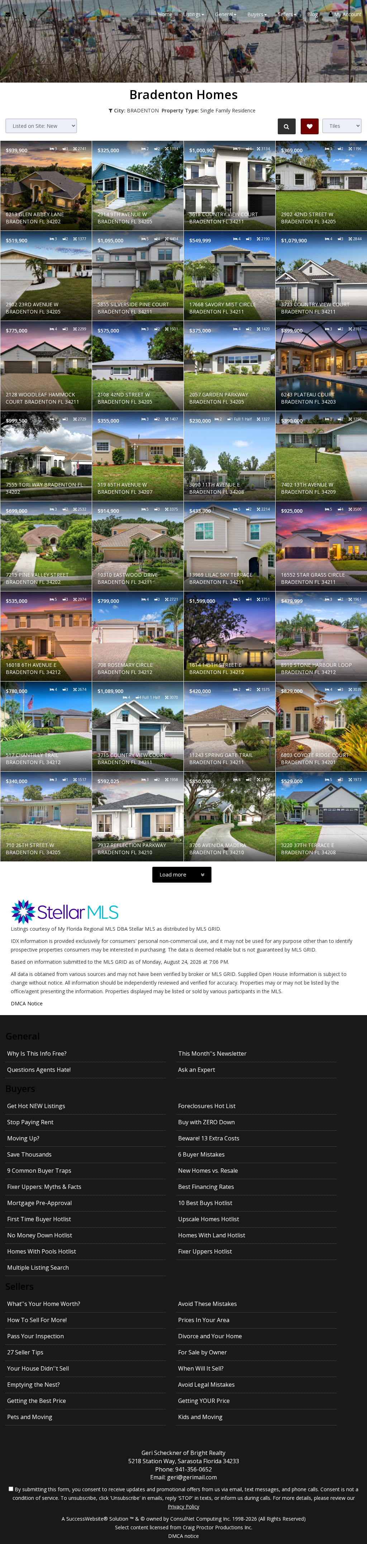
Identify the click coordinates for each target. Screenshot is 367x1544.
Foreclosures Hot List (206, 1106)
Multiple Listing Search (38, 1267)
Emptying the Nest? (33, 1385)
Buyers (20, 1088)
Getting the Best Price (36, 1401)
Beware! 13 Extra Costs (208, 1138)
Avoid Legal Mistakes (206, 1385)
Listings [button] (192, 14)
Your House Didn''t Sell (38, 1368)
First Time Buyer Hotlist (39, 1219)
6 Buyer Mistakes (201, 1154)
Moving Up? (23, 1138)
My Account (347, 14)
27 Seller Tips (25, 1352)
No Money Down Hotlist (39, 1235)
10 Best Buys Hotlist (205, 1203)
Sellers (19, 1286)
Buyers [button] (255, 14)
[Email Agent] (11, 14)
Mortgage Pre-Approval (39, 1203)
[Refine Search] (287, 126)
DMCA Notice (27, 1003)
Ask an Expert (196, 1070)
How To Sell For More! (37, 1320)
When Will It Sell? (201, 1368)
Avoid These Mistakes (207, 1304)
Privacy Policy (183, 1506)
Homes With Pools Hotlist (41, 1251)
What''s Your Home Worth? (43, 1304)
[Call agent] (22, 14)
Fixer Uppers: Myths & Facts (44, 1187)
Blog (312, 14)
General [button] (224, 14)
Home (165, 14)
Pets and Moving (29, 1417)
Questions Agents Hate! (39, 1070)
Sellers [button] (285, 14)
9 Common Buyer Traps (39, 1171)
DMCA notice (183, 1536)
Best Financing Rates (206, 1187)
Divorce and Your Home (210, 1336)
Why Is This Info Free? (37, 1053)
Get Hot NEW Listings (36, 1106)
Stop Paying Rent (30, 1122)
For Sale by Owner (202, 1352)
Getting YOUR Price (204, 1401)
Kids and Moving (200, 1417)
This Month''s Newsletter (212, 1053)
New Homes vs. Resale (208, 1171)
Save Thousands (29, 1154)
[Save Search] (310, 126)
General (22, 1035)
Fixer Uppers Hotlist (205, 1251)
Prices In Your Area (203, 1320)
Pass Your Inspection (35, 1336)
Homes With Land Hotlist (211, 1235)
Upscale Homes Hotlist (208, 1219)
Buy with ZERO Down (206, 1122)
